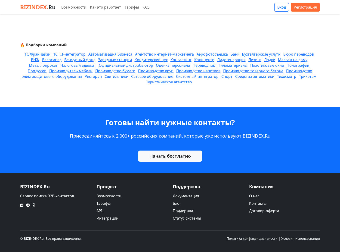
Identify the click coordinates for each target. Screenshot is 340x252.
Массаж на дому (292, 59)
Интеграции (107, 218)
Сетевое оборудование (152, 76)
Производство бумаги (115, 70)
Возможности (73, 7)
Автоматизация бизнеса (110, 54)
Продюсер (37, 70)
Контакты (257, 203)
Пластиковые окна (267, 65)
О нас (254, 195)
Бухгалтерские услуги (261, 54)
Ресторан (93, 76)
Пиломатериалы (232, 65)
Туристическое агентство (169, 82)
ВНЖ (35, 59)
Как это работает (105, 7)
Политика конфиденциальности (252, 238)
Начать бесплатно (170, 156)
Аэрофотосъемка (212, 54)
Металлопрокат (43, 65)
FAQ (146, 7)
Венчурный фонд (79, 59)
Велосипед (52, 59)
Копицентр (204, 59)
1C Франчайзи (37, 54)
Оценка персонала (173, 65)
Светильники (116, 76)
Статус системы (187, 218)
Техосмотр (286, 76)
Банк (235, 54)
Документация (186, 195)
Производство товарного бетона (253, 70)
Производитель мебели (71, 70)
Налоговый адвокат (78, 65)
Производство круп (155, 70)
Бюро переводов (298, 54)
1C (55, 54)
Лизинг (254, 59)
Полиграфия (298, 65)
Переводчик (204, 65)
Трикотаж (307, 76)
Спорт (226, 76)
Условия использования (300, 238)
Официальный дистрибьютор (126, 65)
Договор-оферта (264, 210)
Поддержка (183, 210)
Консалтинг (181, 59)
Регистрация (305, 7)
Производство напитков (198, 70)
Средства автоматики (254, 76)
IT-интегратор (73, 54)
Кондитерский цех (151, 59)
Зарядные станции (115, 59)
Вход (281, 7)
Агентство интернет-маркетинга (164, 54)
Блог (177, 203)
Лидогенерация (231, 59)
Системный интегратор (197, 76)
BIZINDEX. (38, 7)
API (99, 210)
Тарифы (132, 7)
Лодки (269, 59)
